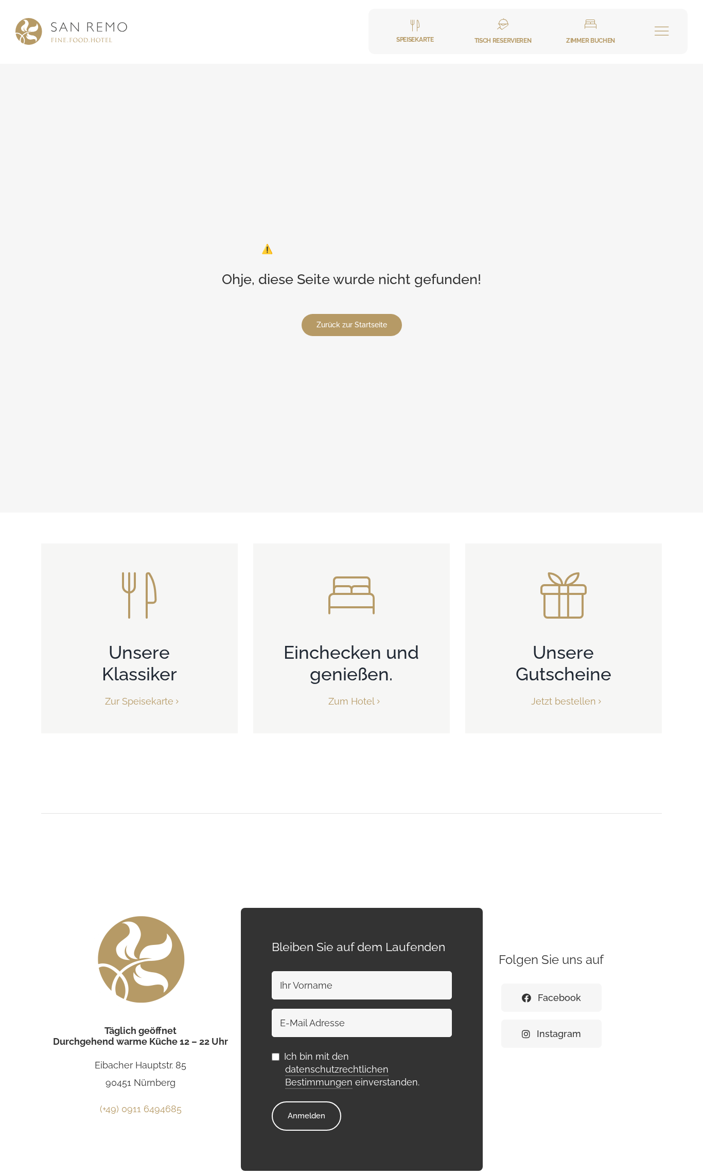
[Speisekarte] (415, 31)
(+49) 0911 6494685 (141, 1119)
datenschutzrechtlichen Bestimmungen (337, 1086)
